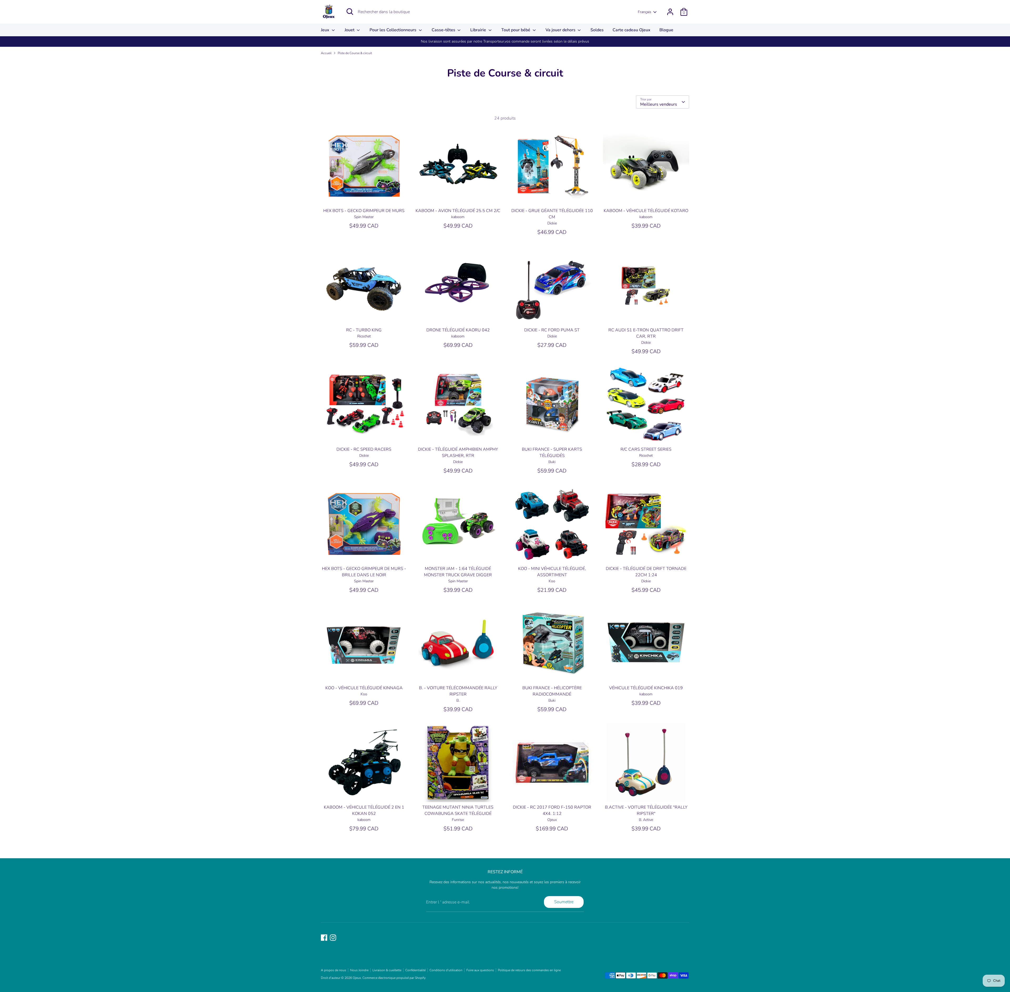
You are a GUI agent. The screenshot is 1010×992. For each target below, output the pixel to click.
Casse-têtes (444, 30)
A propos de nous (333, 970)
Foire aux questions (480, 970)
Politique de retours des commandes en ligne (529, 970)
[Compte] (670, 12)
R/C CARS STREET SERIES (645, 449)
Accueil (326, 53)
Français (644, 11)
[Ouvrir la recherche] (350, 11)
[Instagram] (333, 937)
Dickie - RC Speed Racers (363, 449)
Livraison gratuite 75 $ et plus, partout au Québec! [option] (505, 41)
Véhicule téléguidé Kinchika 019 (646, 688)
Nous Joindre (359, 970)
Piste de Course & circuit (355, 53)
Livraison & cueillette (386, 970)
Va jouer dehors (561, 30)
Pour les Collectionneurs (393, 30)
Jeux (325, 30)
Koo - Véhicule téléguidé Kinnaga (364, 688)
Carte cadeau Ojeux (631, 30)
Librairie (478, 30)
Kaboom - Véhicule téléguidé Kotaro (646, 211)
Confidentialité (415, 970)
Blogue (666, 30)
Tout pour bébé (516, 30)
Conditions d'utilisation (446, 970)
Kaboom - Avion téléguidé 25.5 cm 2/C (458, 211)
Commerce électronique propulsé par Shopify (394, 978)
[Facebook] (324, 937)
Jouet (350, 30)
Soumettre (563, 902)
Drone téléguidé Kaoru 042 (458, 330)
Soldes (597, 30)
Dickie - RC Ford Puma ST (552, 330)
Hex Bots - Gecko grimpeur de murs (364, 211)
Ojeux (357, 978)
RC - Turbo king (364, 330)
